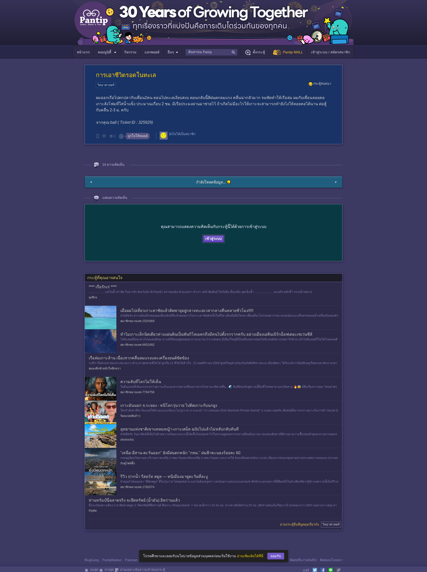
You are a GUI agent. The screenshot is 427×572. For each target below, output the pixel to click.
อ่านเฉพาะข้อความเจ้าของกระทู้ (142, 570)
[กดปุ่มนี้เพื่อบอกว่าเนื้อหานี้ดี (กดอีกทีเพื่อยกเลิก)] (103, 136)
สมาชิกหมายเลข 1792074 (137, 487)
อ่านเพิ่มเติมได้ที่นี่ (250, 556)
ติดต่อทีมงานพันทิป (303, 560)
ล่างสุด (109, 570)
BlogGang (92, 560)
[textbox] (211, 52)
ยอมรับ (276, 556)
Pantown (131, 560)
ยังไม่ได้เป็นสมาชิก (182, 134)
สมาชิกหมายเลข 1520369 (137, 321)
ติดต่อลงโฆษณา (331, 560)
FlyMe (93, 510)
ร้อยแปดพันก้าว (130, 416)
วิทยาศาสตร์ (105, 85)
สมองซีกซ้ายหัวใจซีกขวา (105, 368)
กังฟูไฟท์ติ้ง (127, 463)
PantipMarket (111, 560)
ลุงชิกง (93, 297)
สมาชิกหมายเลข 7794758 (137, 392)
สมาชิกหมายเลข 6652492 (137, 345)
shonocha (127, 439)
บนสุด (94, 570)
